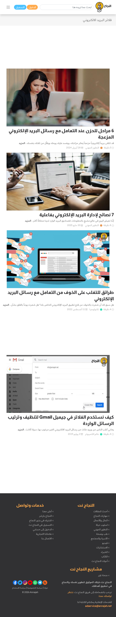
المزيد (22, 143)
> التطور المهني (101, 529)
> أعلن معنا (47, 511)
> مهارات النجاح (101, 515)
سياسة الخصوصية (34, 588)
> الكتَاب (105, 556)
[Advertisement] (58, 45)
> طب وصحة (102, 533)
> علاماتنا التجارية (44, 533)
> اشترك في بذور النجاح (41, 520)
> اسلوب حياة (102, 524)
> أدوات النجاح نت (100, 561)
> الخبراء (105, 552)
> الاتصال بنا (47, 538)
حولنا (45, 588)
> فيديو (105, 543)
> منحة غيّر (103, 575)
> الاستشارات (102, 547)
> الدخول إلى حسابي (43, 529)
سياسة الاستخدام (19, 588)
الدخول (32, 7)
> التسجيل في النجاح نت (41, 524)
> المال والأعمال (101, 520)
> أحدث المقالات (101, 511)
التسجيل (20, 7)
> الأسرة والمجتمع (100, 538)
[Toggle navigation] (8, 7)
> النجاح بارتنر (46, 515)
